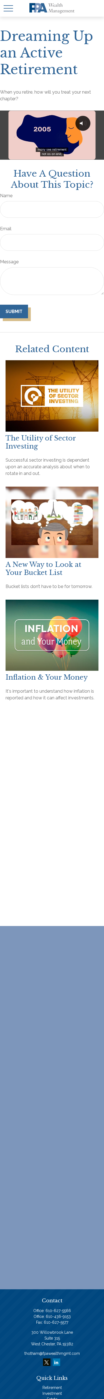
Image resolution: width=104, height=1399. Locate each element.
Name (6, 195)
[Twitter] (46, 1362)
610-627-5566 (58, 1310)
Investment (52, 1393)
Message (9, 261)
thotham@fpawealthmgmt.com (52, 1353)
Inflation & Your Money (47, 677)
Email (5, 228)
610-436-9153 (58, 1316)
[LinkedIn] (56, 1362)
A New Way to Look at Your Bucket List (43, 568)
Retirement (52, 1387)
